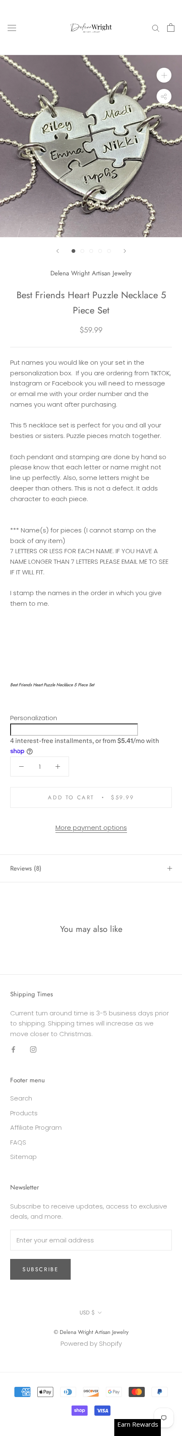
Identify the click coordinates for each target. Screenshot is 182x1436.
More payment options (91, 827)
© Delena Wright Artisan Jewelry (91, 1332)
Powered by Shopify (91, 1343)
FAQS (18, 1142)
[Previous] (57, 251)
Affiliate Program (36, 1127)
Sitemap (23, 1156)
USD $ (87, 1312)
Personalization (33, 717)
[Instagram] (33, 1049)
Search (21, 1098)
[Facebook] (13, 1049)
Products (24, 1113)
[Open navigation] (12, 27)
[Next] (125, 251)
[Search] (156, 27)
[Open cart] (170, 27)
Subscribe (40, 1269)
